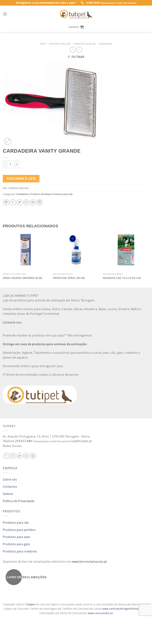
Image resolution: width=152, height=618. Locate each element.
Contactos (10, 486)
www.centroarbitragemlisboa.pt (122, 608)
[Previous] (3, 259)
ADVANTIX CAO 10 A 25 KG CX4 (122, 278)
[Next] (149, 259)
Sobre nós (10, 479)
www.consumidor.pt (100, 613)
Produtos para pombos (19, 530)
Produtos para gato (16, 544)
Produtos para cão (60, 43)
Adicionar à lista (21, 178)
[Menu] (5, 13)
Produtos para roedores (20, 551)
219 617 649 (23, 441)
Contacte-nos (12, 322)
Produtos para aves (16, 537)
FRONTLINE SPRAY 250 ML (69, 278)
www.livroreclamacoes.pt (89, 562)
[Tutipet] (76, 14)
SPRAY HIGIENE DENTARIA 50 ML (23, 278)
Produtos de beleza (85, 43)
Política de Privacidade (18, 501)
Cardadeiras (105, 43)
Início (43, 43)
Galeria (8, 494)
